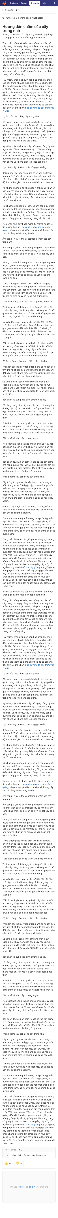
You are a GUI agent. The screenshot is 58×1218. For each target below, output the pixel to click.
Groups (24, 3)
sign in (32, 1186)
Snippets (35, 3)
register (21, 1186)
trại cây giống (33, 567)
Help (44, 3)
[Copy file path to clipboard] (20, 1149)
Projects (14, 3)
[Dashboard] (4, 3)
